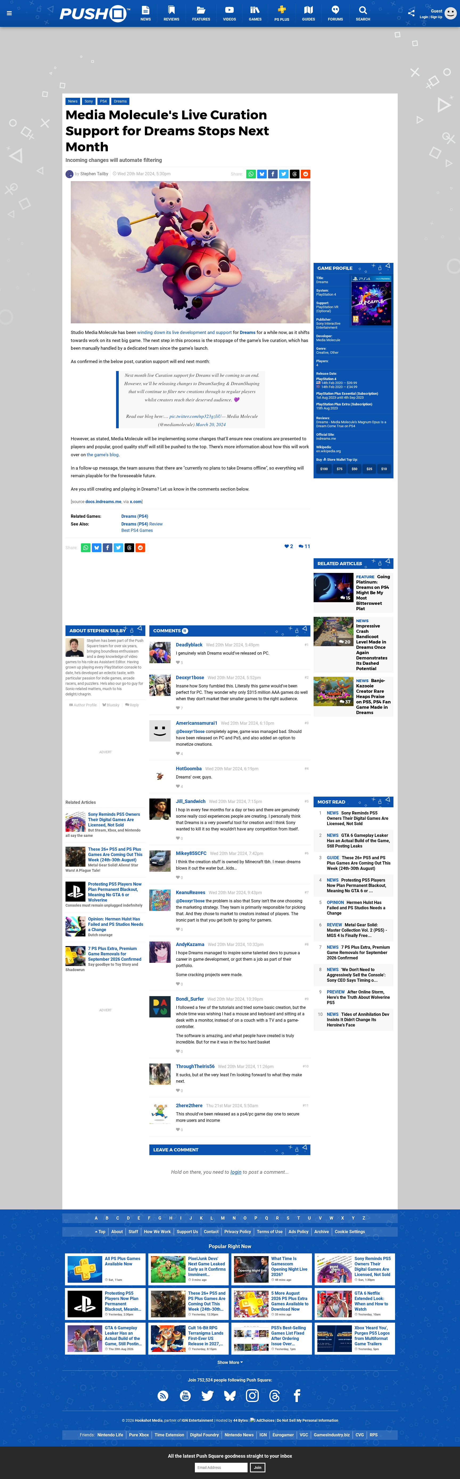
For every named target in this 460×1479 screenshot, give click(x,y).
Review (142, 524)
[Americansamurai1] (160, 738)
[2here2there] (160, 1121)
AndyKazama (190, 944)
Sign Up (436, 17)
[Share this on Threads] (294, 174)
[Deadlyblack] (160, 660)
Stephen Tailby (94, 173)
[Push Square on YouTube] (185, 1396)
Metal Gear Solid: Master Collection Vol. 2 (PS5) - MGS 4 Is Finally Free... (357, 930)
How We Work (157, 1231)
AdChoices (265, 1420)
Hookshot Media (149, 1420)
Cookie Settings (350, 1231)
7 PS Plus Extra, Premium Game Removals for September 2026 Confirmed (114, 954)
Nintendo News (239, 1434)
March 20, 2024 (211, 424)
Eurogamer (283, 1434)
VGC (304, 1434)
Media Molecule (328, 340)
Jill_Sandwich (191, 801)
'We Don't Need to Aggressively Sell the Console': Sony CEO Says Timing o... (356, 975)
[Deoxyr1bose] (160, 693)
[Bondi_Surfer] (160, 1014)
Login (424, 17)
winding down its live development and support (184, 332)
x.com (136, 501)
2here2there (189, 1105)
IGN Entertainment (197, 1420)
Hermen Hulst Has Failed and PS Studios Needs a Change (356, 908)
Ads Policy (299, 1231)
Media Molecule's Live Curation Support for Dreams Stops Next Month (167, 130)
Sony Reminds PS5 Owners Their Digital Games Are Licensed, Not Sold (114, 820)
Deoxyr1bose (190, 677)
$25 (369, 469)
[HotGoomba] (160, 784)
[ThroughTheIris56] (160, 1082)
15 (347, 598)
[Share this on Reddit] (305, 174)
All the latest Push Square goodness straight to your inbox (230, 1456)
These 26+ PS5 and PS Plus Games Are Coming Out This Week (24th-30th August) (115, 854)
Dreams (120, 101)
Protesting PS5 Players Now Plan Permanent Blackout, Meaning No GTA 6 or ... (356, 885)
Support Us (187, 1231)
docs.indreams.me (103, 501)
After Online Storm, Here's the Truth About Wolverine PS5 (358, 997)
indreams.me (326, 439)
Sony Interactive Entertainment (328, 325)
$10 (384, 469)
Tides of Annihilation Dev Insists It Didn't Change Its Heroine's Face (358, 1020)
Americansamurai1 (196, 723)
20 (347, 642)
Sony (89, 101)
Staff (133, 1231)
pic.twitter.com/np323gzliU (195, 416)
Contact (211, 1231)
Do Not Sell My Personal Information (307, 1420)
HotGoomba (189, 768)
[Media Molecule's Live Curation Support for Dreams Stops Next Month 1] (190, 252)
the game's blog (103, 454)
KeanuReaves (190, 892)
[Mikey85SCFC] (160, 869)
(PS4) (134, 516)
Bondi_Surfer (190, 999)
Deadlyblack (189, 644)
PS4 (103, 101)
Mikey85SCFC (191, 853)
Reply (134, 705)
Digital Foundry (204, 1434)
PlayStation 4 (326, 294)
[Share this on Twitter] (284, 174)
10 (307, 1066)
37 (347, 701)
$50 (354, 469)
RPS (374, 1434)
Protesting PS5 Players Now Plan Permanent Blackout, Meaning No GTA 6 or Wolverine (115, 892)
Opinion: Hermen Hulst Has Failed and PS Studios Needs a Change (115, 924)
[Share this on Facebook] (273, 174)
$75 (339, 469)
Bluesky (113, 705)
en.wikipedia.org (328, 451)
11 (307, 546)
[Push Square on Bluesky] (230, 1396)
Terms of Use (270, 1231)
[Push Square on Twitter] (207, 1396)
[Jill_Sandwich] (160, 817)
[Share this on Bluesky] (262, 174)
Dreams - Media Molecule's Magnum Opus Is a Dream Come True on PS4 (351, 424)
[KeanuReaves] (160, 908)
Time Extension (169, 1434)
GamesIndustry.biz (332, 1434)
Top (101, 1231)
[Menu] (9, 13)
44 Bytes (240, 1420)
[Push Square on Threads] (275, 1396)
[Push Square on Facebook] (297, 1396)
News (72, 101)
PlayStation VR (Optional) (327, 309)
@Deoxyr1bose (190, 731)
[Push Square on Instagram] (252, 1396)
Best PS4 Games (137, 530)
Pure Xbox (139, 1434)
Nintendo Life (110, 1434)
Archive (321, 1231)
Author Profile (85, 705)
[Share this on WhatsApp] (251, 174)
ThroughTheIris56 (195, 1066)
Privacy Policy (237, 1231)
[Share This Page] (411, 13)
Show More (228, 1362)
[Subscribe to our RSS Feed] (163, 1396)
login (236, 1172)
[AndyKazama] (160, 960)
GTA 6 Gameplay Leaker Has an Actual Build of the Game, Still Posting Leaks (358, 841)
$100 (324, 469)
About (117, 1231)
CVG (360, 1434)
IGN (263, 1434)
